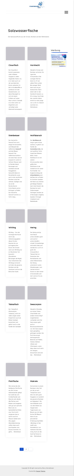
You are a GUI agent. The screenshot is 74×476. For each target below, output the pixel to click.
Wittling (12, 227)
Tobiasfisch (14, 304)
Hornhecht (35, 65)
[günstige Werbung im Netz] (58, 61)
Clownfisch (13, 65)
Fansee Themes (40, 471)
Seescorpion (35, 304)
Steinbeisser (14, 135)
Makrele (34, 381)
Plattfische (13, 381)
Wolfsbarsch (36, 135)
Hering (33, 227)
